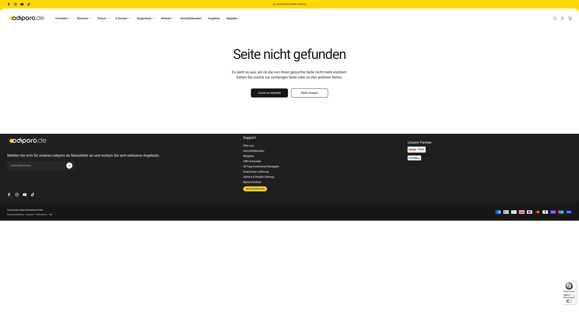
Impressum (29, 215)
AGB (50, 215)
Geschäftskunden (253, 150)
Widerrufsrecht (41, 215)
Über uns (248, 145)
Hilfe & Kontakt (252, 161)
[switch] (569, 301)
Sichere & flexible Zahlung (258, 176)
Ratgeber (248, 156)
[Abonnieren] (69, 166)
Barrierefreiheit (252, 182)
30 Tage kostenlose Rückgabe (261, 166)
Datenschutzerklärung (15, 215)
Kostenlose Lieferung (256, 171)
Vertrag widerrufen (255, 188)
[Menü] (574, 282)
